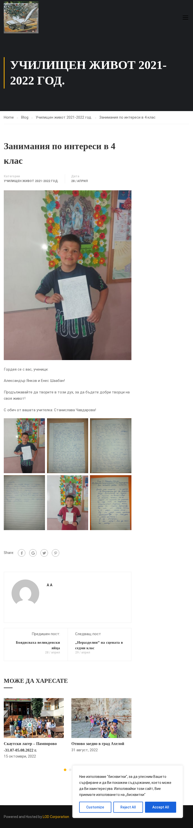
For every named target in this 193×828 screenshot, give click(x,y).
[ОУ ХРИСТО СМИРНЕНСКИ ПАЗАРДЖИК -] (23, 17)
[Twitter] (44, 553)
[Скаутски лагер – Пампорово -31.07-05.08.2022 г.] (34, 718)
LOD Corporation (56, 817)
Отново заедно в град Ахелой (97, 743)
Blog (24, 117)
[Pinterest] (55, 553)
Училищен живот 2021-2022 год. (64, 117)
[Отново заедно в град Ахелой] (101, 718)
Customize (95, 807)
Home (9, 117)
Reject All (128, 807)
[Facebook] (21, 553)
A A (49, 585)
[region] (127, 791)
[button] (65, 770)
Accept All (160, 807)
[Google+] (33, 553)
